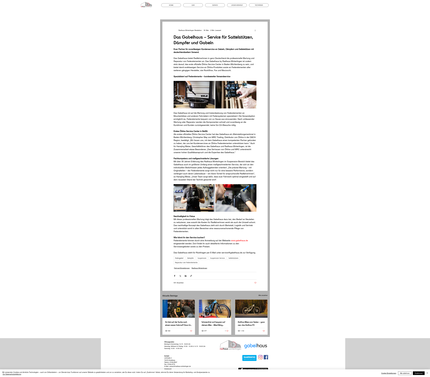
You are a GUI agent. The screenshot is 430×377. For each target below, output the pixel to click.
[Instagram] (260, 357)
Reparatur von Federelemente (186, 262)
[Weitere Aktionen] (255, 30)
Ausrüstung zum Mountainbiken (185, 15)
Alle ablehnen (405, 373)
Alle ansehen (263, 295)
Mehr (251, 15)
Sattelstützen (233, 258)
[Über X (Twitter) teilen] (180, 276)
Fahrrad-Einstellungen (207, 15)
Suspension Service (217, 258)
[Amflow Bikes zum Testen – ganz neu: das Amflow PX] (251, 309)
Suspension (202, 258)
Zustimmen (419, 373)
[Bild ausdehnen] (194, 94)
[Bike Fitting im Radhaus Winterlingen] (215, 309)
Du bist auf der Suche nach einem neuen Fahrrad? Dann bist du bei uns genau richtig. (178, 323)
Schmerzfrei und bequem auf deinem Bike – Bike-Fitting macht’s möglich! (213, 323)
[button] (265, 15)
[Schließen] (427, 373)
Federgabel (179, 258)
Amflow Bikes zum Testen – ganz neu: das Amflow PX (251, 323)
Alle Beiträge (166, 15)
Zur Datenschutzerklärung (12, 374)
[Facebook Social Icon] (266, 357)
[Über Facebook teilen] (175, 276)
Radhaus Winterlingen (239, 15)
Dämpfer (190, 258)
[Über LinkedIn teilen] (186, 276)
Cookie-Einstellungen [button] (388, 373)
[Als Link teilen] (191, 276)
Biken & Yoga (223, 15)
